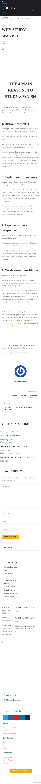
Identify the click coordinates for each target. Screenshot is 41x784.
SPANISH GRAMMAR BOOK (25, 608)
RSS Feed (14, 695)
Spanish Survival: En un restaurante (24, 395)
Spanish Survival (9, 590)
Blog (3, 43)
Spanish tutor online (15, 348)
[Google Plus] (14, 352)
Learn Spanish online (15, 345)
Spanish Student (9, 587)
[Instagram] (27, 717)
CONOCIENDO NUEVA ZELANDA (14, 446)
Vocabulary (8, 600)
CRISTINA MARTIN (20, 381)
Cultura (6, 577)
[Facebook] (9, 352)
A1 (6, 345)
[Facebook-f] (11, 717)
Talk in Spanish (28, 348)
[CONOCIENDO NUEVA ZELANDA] (7, 442)
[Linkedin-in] (22, 717)
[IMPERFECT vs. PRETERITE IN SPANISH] (11, 453)
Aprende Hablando (10, 567)
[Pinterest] (24, 352)
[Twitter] (19, 352)
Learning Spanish (10, 580)
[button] (21, 771)
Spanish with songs (10, 593)
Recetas (6, 583)
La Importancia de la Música (10, 436)
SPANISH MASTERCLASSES (25, 618)
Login (32, 10)
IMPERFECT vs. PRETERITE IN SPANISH (17, 457)
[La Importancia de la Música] (9, 432)
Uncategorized (9, 596)
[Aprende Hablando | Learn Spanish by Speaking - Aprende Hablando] (5, 10)
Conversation (8, 573)
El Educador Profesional (12, 700)
